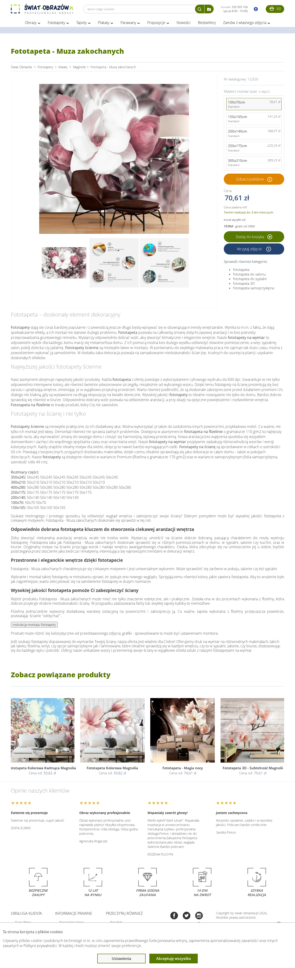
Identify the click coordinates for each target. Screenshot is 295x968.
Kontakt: (234, 9)
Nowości (184, 22)
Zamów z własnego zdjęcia (244, 22)
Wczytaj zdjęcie (250, 249)
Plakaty (103, 22)
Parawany (128, 22)
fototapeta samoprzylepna (253, 288)
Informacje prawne (73, 913)
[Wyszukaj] (199, 9)
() (278, 8)
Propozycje (156, 22)
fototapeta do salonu (249, 274)
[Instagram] (199, 916)
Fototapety (56, 22)
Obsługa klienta (26, 913)
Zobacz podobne (250, 179)
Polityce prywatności (40, 945)
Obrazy (30, 22)
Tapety (81, 22)
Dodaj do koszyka (250, 236)
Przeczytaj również (124, 913)
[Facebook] (174, 916)
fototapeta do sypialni (250, 278)
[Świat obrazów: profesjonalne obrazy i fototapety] (42, 9)
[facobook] (254, 9)
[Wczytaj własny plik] (209, 9)
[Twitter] (187, 916)
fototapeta (241, 269)
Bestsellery (207, 22)
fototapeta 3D (244, 283)
